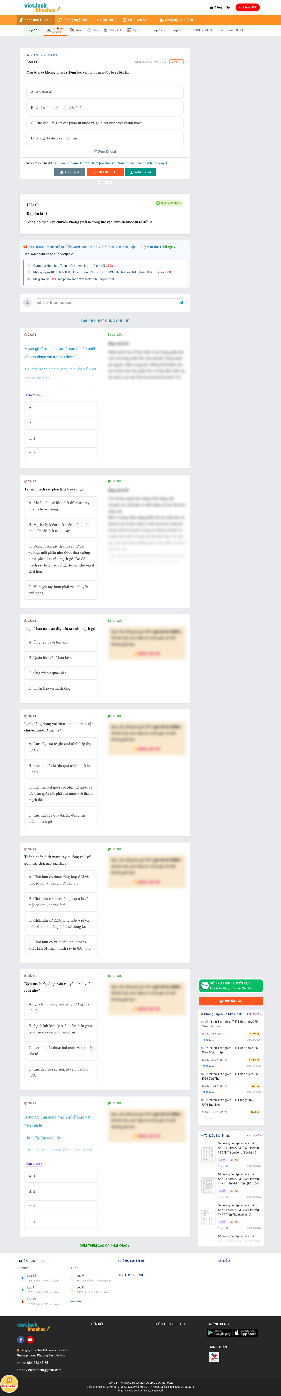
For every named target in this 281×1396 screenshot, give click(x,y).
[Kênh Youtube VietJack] (30, 1339)
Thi (107, 172)
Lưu (178, 62)
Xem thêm (76, 1301)
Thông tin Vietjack (170, 1324)
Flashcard (71, 172)
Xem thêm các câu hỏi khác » (105, 1246)
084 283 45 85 (37, 1363)
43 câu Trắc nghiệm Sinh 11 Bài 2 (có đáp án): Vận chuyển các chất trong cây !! (107, 163)
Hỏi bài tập (233, 1001)
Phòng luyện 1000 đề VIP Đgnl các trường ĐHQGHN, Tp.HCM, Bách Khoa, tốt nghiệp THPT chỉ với (102, 272)
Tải (142, 172)
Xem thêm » (34, 395)
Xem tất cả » (254, 1135)
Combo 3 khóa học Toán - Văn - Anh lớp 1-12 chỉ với (73, 266)
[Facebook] (20, 1339)
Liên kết (98, 1324)
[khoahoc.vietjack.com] (42, 7)
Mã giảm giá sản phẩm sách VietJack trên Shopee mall (73, 279)
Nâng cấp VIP (148, 653)
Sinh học (52, 54)
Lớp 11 (38, 54)
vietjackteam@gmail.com (43, 1370)
